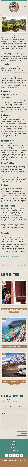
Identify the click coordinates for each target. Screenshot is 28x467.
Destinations (9, 256)
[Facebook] (13, 455)
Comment (4, 413)
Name (3, 407)
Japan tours (4, 67)
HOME (14, 442)
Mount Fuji (18, 43)
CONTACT (14, 450)
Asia (4, 256)
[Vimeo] (17, 455)
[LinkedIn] (21, 455)
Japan (15, 256)
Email (12, 407)
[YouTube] (10, 455)
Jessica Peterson (8, 35)
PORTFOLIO (14, 447)
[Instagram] (6, 455)
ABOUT (14, 444)
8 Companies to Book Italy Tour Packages (14, 346)
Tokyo (3, 41)
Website (21, 407)
